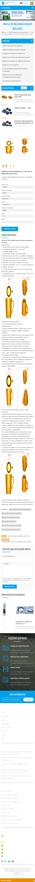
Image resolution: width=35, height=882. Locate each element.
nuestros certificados (19, 678)
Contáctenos (5, 724)
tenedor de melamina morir (12, 529)
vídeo (3, 731)
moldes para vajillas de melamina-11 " (16, 623)
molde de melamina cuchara (12, 525)
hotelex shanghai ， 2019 (22, 108)
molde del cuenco (6, 791)
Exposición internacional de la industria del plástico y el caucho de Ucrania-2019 (23, 122)
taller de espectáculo (19, 646)
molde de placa (6, 805)
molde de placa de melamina (10, 795)
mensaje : (7, 564)
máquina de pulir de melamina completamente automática (12, 76)
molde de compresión (8, 809)
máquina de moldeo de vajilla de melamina (16, 61)
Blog (2, 739)
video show (15, 667)
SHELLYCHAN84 (9, 856)
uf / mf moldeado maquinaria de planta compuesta (15, 70)
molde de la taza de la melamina (21, 509)
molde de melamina (10, 521)
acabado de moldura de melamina (13, 53)
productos (4, 716)
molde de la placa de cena (9, 816)
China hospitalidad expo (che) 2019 (22, 96)
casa (5, 32)
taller (3, 720)
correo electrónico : (10, 556)
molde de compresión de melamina (12, 820)
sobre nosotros (6, 728)
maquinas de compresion (10, 65)
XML (22, 875)
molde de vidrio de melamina (12, 513)
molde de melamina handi (9, 823)
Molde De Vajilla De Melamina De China (19, 536)
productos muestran (19, 657)
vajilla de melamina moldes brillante (18, 32)
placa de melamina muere (11, 517)
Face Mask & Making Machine (11, 81)
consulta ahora (10, 229)
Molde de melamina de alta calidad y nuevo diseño (16, 542)
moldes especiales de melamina (12, 46)
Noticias (3, 735)
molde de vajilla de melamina (10, 798)
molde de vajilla (6, 813)
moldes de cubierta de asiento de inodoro (16, 57)
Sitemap (16, 875)
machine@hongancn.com (12, 850)
